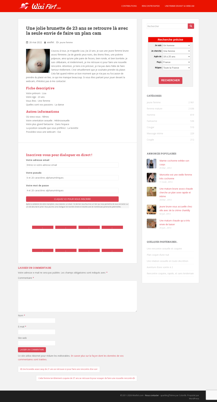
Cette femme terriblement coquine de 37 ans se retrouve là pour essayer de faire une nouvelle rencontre (85, 378)
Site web (22, 337)
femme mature (154, 108)
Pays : (159, 62)
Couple (150, 139)
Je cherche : (156, 51)
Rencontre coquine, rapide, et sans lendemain (170, 273)
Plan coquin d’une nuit (158, 254)
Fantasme (152, 120)
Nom (21, 315)
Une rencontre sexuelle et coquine (164, 248)
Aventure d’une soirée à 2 (160, 267)
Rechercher (170, 80)
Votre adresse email (37, 160)
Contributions (129, 6)
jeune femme (66, 42)
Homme (151, 114)
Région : (158, 68)
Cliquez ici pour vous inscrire (72, 199)
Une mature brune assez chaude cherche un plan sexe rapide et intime (176, 192)
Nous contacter (152, 395)
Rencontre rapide (150, 6)
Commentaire (26, 277)
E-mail (22, 326)
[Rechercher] (191, 26)
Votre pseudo (33, 172)
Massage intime (155, 133)
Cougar (150, 127)
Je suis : (158, 45)
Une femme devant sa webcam (179, 6)
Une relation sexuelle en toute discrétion (167, 260)
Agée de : (158, 56)
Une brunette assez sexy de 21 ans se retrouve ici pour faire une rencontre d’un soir (60, 369)
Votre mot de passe (37, 185)
